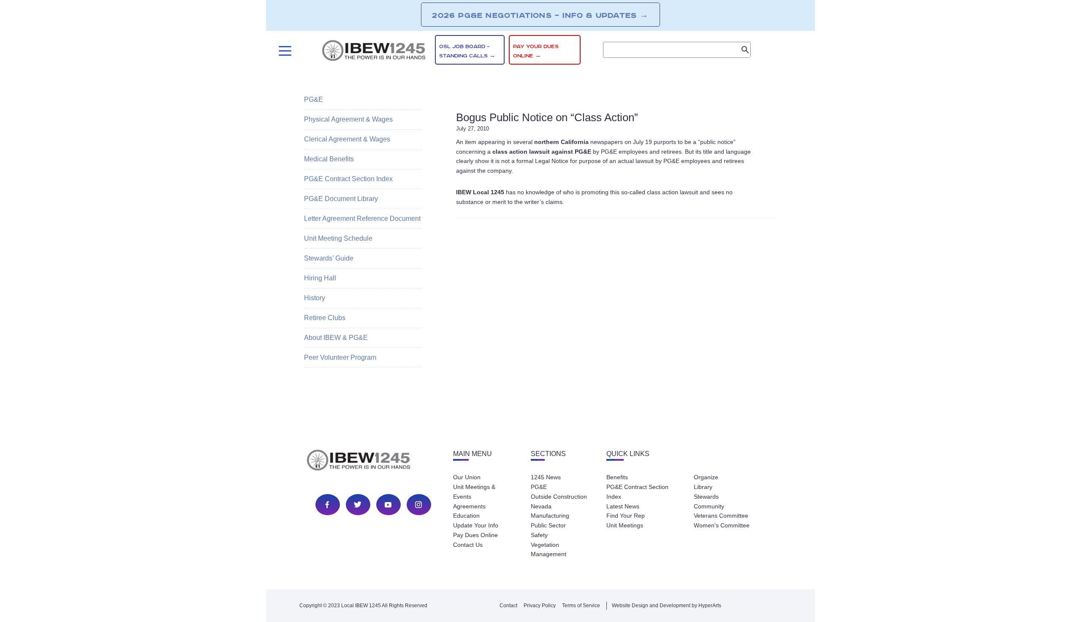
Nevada (541, 506)
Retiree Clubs (324, 317)
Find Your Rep (625, 515)
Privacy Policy (540, 605)
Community (709, 506)
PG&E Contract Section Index (348, 178)
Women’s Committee (722, 525)
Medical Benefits (329, 159)
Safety (539, 535)
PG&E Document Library (341, 198)
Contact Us (468, 544)
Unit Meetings (624, 525)
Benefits (617, 477)
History (314, 297)
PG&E (313, 99)
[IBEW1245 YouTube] (388, 504)
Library (703, 486)
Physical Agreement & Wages (348, 119)
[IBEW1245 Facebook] (327, 504)
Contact (508, 605)
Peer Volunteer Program (340, 357)
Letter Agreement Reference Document (362, 218)
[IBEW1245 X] (357, 504)
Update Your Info (475, 525)
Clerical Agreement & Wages (347, 139)
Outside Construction (559, 496)
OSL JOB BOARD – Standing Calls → (467, 51)
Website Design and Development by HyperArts (666, 605)
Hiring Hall (320, 278)
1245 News (546, 477)
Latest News (622, 506)
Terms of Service (581, 605)
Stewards (706, 496)
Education (466, 515)
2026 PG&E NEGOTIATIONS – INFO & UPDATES (540, 15)
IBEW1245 (373, 52)
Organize (706, 477)
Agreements (469, 506)
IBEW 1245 (373, 461)
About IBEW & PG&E (336, 337)
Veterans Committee (721, 515)
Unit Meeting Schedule (338, 238)
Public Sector (548, 525)
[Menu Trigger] (284, 50)
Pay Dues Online (475, 535)
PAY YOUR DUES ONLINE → (536, 51)
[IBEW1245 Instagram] (418, 504)
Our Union (467, 477)
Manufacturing (550, 515)
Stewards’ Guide (328, 258)
